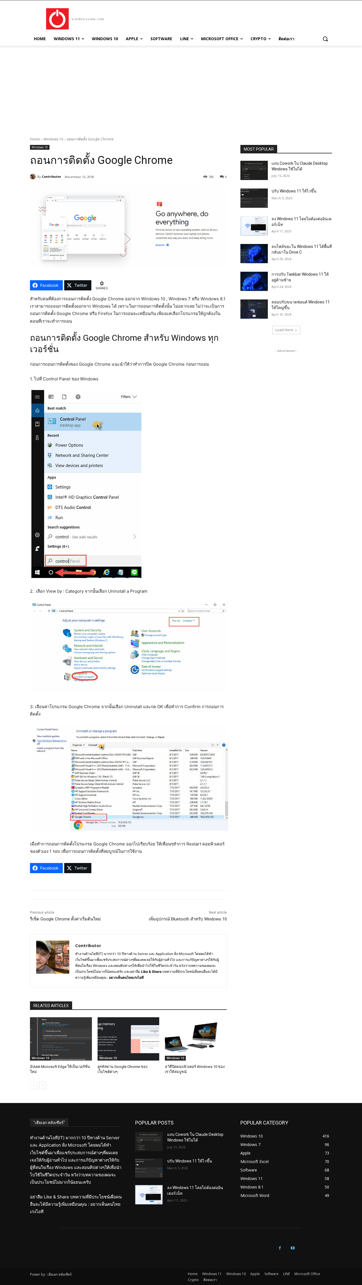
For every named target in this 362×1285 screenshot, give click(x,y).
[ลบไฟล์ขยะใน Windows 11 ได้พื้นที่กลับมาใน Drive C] (254, 253)
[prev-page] (33, 1085)
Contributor (51, 176)
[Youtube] (293, 1248)
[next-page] (42, 1085)
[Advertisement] (181, 88)
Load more (284, 329)
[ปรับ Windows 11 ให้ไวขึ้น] (254, 198)
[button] (325, 39)
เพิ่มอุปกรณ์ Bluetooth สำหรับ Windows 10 (188, 919)
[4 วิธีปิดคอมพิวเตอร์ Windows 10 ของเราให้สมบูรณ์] (196, 1039)
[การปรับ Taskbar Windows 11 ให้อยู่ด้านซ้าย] (254, 281)
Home (35, 139)
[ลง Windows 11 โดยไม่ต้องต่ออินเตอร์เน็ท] (254, 225)
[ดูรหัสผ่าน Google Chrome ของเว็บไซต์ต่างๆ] (129, 1039)
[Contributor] (33, 176)
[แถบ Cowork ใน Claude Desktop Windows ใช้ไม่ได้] (254, 170)
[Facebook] (280, 1248)
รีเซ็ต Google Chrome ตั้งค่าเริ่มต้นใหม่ (65, 919)
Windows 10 (53, 139)
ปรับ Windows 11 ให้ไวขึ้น (294, 191)
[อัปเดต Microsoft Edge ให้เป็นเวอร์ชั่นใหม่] (61, 1039)
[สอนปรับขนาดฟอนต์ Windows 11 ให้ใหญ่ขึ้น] (254, 309)
